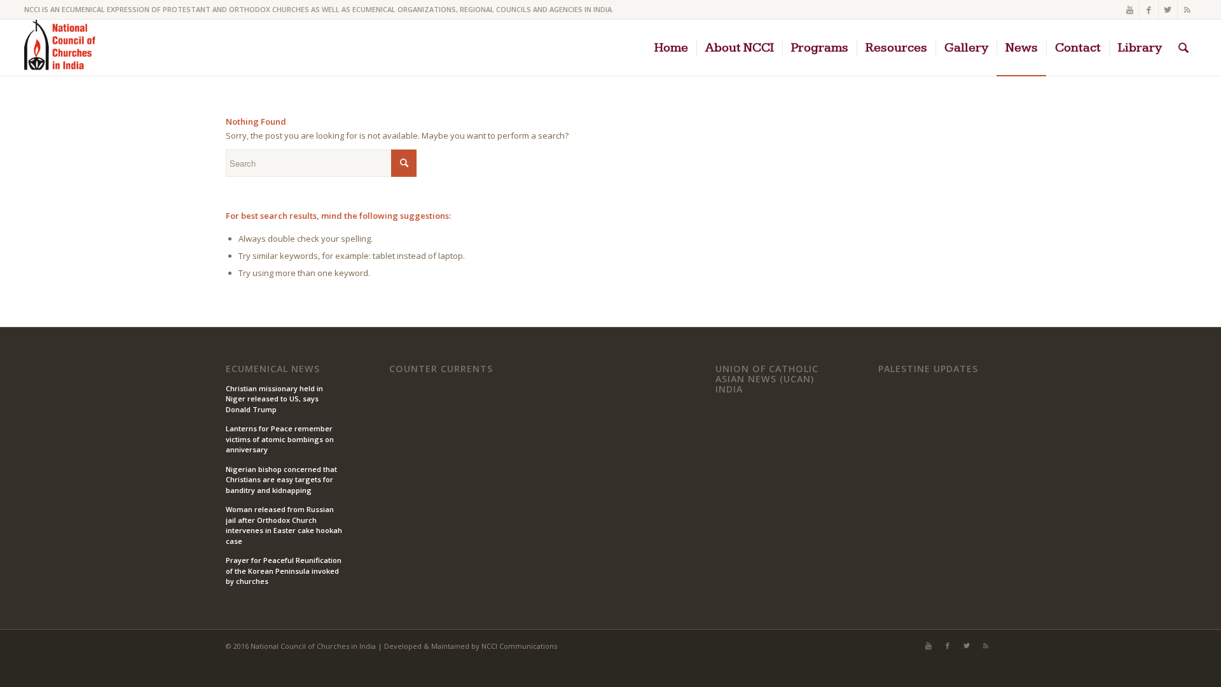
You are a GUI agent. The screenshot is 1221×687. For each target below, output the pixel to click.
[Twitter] (1168, 9)
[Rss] (1187, 9)
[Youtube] (1130, 9)
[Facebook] (1149, 9)
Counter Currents (441, 369)
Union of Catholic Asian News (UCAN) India (766, 379)
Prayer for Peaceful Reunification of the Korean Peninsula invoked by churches (283, 570)
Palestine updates (928, 369)
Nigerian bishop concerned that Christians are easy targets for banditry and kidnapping (281, 479)
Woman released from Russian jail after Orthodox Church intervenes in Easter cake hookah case (284, 525)
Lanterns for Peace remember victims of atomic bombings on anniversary (280, 439)
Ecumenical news (273, 369)
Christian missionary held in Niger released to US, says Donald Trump (274, 399)
